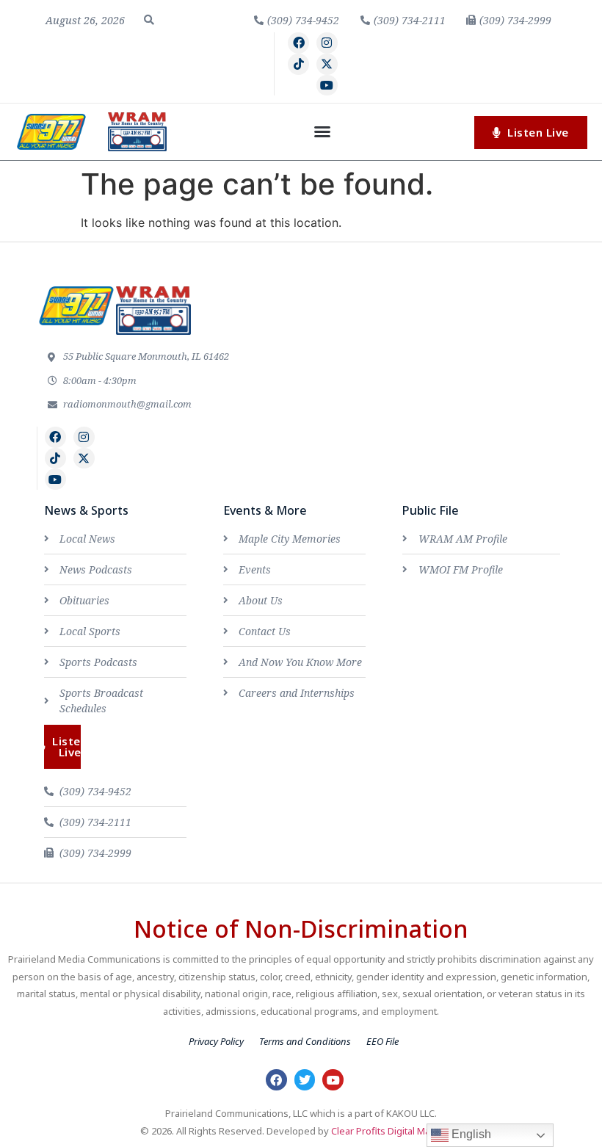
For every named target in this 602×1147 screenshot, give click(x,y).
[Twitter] (305, 1079)
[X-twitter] (327, 64)
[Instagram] (327, 43)
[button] (149, 19)
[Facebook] (298, 43)
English (470, 1134)
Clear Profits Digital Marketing (396, 1130)
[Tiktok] (298, 64)
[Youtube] (327, 85)
